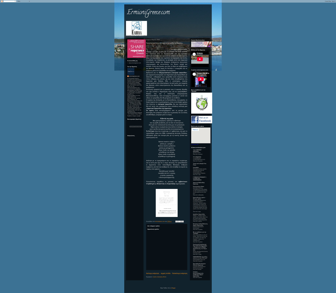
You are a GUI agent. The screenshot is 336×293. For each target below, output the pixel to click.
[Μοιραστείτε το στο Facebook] (181, 221)
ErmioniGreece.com (148, 13)
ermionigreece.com (134, 76)
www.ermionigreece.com (135, 63)
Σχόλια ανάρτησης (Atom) (159, 276)
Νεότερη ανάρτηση (152, 273)
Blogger (173, 288)
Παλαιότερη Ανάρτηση (179, 273)
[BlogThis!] (178, 221)
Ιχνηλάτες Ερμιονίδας (199, 214)
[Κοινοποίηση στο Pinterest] (183, 221)
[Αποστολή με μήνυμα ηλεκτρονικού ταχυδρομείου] (176, 221)
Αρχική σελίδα (165, 273)
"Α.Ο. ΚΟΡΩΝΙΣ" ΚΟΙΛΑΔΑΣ (197, 150)
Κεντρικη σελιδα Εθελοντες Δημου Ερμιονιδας (200, 224)
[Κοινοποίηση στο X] (179, 221)
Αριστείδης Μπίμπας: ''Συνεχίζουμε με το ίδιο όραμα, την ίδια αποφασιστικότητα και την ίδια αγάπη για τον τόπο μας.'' (200, 190)
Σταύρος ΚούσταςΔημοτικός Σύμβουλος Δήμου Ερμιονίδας (198, 274)
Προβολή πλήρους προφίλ (133, 115)
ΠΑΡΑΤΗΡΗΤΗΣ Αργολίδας (200, 257)
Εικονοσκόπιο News (198, 186)
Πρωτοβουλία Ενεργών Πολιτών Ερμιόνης (199, 264)
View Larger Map (194, 144)
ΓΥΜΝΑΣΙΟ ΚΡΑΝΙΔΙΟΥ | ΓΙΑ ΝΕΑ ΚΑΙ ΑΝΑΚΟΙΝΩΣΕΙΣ (199, 179)
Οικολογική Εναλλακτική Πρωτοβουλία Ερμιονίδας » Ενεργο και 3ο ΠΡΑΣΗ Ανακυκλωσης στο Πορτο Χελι (200, 247)
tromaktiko (196, 167)
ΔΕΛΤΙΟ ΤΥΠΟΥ (197, 152)
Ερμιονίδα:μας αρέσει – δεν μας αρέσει (199, 198)
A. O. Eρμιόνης (197, 156)
